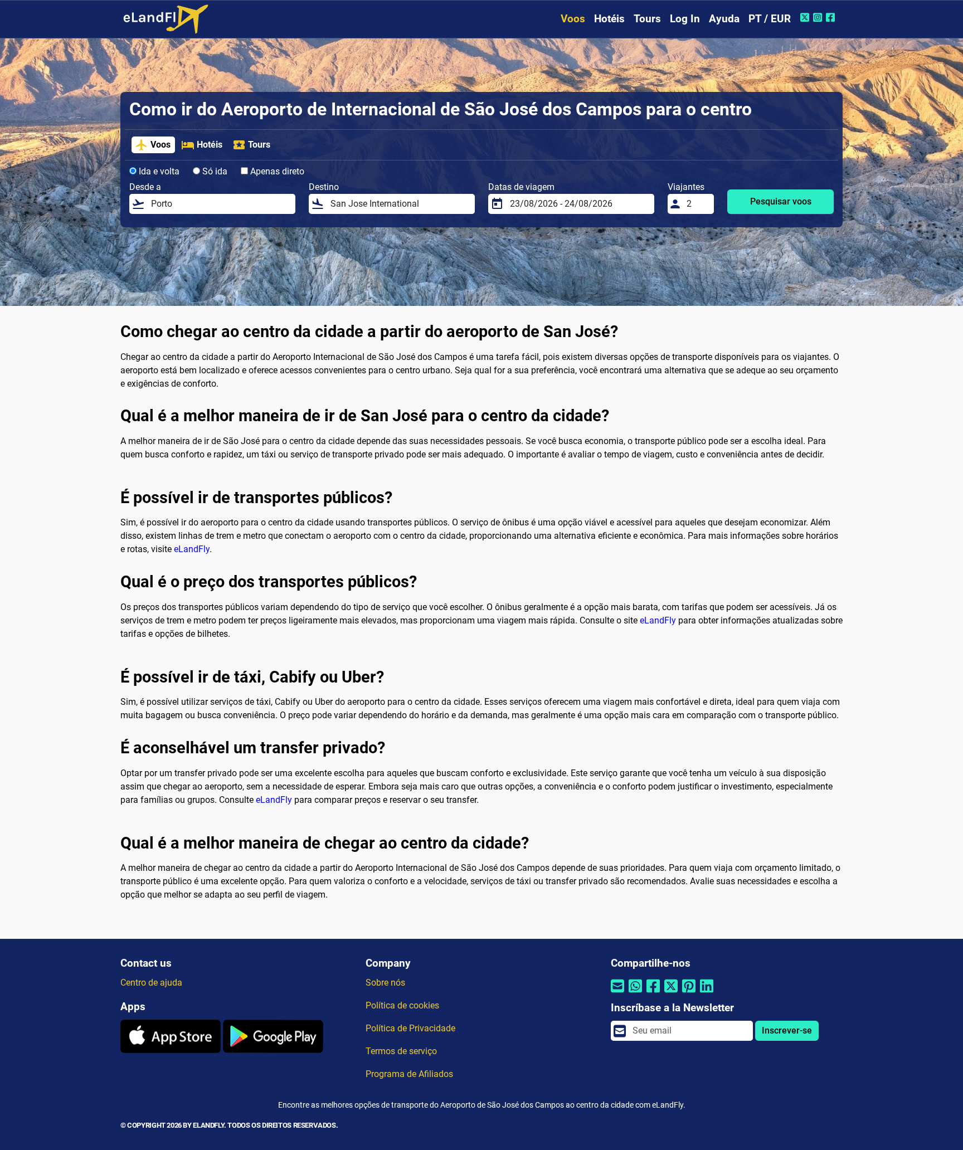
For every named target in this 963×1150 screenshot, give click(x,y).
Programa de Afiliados (409, 1074)
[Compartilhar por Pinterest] (689, 993)
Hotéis (609, 18)
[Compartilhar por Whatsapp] (635, 993)
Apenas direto (276, 171)
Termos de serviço (401, 1051)
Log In (685, 18)
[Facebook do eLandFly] (831, 17)
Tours (647, 18)
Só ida (213, 171)
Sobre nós (385, 982)
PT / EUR (769, 18)
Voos (573, 18)
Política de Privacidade (410, 1028)
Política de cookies (402, 1005)
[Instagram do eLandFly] (819, 17)
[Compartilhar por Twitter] (671, 993)
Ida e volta (158, 171)
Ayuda (724, 18)
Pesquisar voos (780, 201)
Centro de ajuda (151, 982)
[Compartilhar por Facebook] (653, 993)
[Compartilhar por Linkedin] (706, 993)
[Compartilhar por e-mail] (617, 993)
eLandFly (192, 549)
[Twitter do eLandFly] (806, 17)
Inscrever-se (787, 1030)
